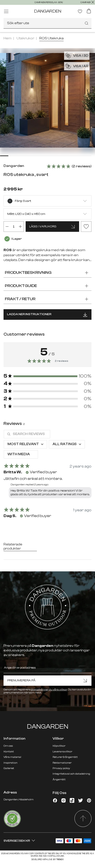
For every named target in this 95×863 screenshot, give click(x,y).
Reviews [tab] (14, 423)
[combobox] (47, 23)
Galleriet (9, 768)
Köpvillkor (59, 745)
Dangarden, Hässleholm (19, 799)
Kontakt (9, 751)
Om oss (8, 745)
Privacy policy (61, 768)
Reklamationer (62, 762)
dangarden (47, 11)
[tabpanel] (47, 476)
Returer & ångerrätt (65, 757)
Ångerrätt (59, 779)
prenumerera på (21, 680)
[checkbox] (21, 454)
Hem (7, 38)
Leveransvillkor (62, 751)
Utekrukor (25, 38)
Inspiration (10, 762)
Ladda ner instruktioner (29, 314)
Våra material (12, 757)
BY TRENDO (58, 859)
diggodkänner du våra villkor (49, 689)
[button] (47, 376)
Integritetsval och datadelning (71, 773)
